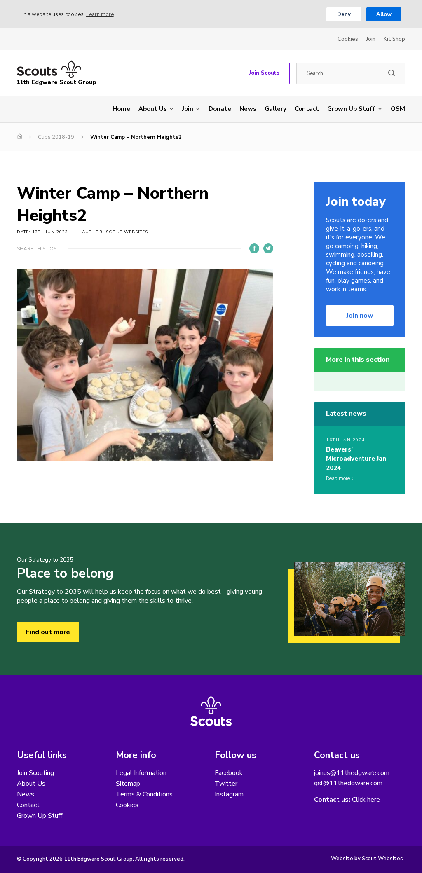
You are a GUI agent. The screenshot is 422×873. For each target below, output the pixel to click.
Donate (220, 109)
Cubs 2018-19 (56, 137)
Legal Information (141, 772)
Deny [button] (344, 14)
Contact (307, 109)
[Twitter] (268, 248)
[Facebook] (254, 248)
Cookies (348, 39)
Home (121, 109)
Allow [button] (384, 14)
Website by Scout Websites (367, 858)
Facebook (229, 772)
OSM (398, 109)
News (247, 109)
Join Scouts (264, 73)
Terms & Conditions (144, 794)
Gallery (275, 109)
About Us (152, 109)
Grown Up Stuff (351, 109)
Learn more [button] (100, 14)
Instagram (229, 794)
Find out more (48, 632)
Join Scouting (35, 772)
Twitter (226, 783)
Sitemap (128, 783)
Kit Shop (394, 39)
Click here (366, 799)
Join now (360, 315)
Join (370, 39)
